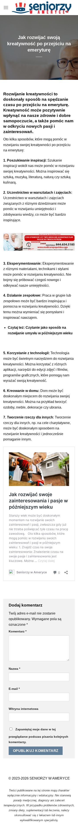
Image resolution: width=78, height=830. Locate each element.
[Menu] (5, 7)
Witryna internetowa (23, 709)
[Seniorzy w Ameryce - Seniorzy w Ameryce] (42, 7)
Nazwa (14, 668)
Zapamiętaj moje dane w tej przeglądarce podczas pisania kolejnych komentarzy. (38, 736)
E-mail (14, 688)
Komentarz (17, 631)
